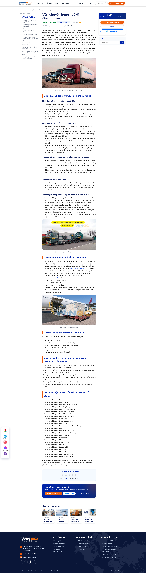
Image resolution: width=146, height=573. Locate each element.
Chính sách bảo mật (83, 546)
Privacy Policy (82, 549)
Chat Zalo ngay (113, 31)
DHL (58, 278)
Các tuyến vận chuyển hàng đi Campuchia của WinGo (30, 57)
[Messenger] (30, 562)
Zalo (52, 25)
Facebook (60, 25)
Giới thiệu (49, 3)
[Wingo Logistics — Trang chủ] (25, 3)
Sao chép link (72, 25)
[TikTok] (34, 562)
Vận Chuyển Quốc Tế (33, 10)
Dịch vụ (57, 3)
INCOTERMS (105, 552)
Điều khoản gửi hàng (83, 541)
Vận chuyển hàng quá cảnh (30, 34)
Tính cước (65, 3)
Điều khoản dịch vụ (83, 543)
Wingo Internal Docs (59, 552)
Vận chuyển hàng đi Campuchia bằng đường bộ (29, 16)
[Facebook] (26, 562)
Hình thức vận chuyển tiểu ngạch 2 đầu (29, 21)
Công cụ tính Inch (107, 543)
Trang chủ (39, 3)
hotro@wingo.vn (31, 557)
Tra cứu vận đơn (104, 571)
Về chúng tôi (57, 541)
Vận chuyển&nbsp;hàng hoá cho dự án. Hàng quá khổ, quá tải (30, 38)
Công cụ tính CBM (107, 541)
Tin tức (73, 3)
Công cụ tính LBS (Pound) (109, 546)
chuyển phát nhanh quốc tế (79, 268)
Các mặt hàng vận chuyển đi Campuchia (29, 47)
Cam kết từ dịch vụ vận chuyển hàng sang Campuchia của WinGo (30, 53)
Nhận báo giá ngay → (53, 493)
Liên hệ (81, 3)
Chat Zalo (70, 493)
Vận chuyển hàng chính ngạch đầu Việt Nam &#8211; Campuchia (30, 30)
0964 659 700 (85, 493)
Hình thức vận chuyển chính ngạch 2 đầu (30, 25)
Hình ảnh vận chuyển (59, 543)
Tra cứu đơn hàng (117, 3)
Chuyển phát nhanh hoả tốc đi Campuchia (29, 43)
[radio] (62, 475)
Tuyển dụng (56, 549)
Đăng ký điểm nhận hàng (109, 557)
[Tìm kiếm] (105, 3)
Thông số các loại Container (110, 555)
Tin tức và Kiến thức (59, 546)
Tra (122, 42)
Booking (89, 3)
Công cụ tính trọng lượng (109, 549)
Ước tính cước (115, 571)
